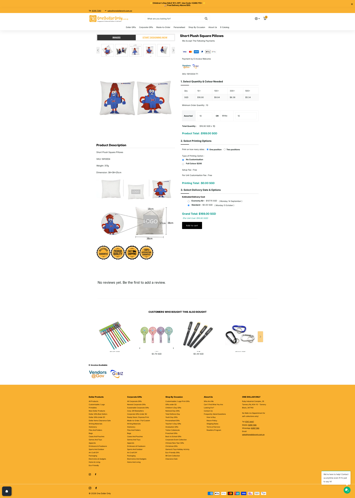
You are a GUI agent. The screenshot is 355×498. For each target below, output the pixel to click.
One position (215, 149)
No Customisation (194, 159)
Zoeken (206, 18)
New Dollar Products (97, 411)
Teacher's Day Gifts (173, 424)
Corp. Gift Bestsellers (135, 411)
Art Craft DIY (94, 452)
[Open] (7, 491)
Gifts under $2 (171, 404)
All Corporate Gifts (134, 401)
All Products (93, 401)
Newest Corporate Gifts (136, 404)
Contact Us (208, 411)
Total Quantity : (189, 126)
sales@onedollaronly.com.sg (119, 11)
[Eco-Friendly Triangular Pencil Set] (115, 332)
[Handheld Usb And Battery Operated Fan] (157, 332)
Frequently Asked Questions (215, 414)
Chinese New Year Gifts (174, 443)
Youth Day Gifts (171, 417)
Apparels (92, 443)
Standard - (202, 205)
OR (217, 116)
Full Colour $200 (194, 163)
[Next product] (260, 336)
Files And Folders (95, 430)
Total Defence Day (172, 414)
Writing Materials (95, 424)
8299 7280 (96, 11)
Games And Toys (95, 440)
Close (352, 4)
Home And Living (133, 462)
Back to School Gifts (173, 436)
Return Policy (212, 420)
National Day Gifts (172, 411)
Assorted (188, 116)
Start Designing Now (155, 37)
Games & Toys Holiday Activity (177, 449)
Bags (91, 433)
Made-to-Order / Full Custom (138, 420)
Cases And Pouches (96, 436)
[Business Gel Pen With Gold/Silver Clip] (198, 332)
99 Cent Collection (172, 456)
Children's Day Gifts (173, 408)
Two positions (233, 149)
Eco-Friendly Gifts (172, 452)
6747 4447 (249, 422)
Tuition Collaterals (172, 430)
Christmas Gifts (171, 446)
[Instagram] (90, 474)
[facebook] (95, 474)
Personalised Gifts (172, 420)
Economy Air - (204, 201)
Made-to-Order (163, 27)
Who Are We (209, 401)
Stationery (93, 427)
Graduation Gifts (171, 427)
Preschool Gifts (171, 433)
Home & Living (94, 462)
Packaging (93, 456)
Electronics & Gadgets (97, 459)
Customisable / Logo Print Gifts (177, 401)
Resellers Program (214, 430)
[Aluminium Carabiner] (240, 332)
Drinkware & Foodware (98, 446)
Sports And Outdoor (96, 449)
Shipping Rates (212, 424)
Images (116, 37)
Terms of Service (213, 427)
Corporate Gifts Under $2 (137, 414)
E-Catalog (224, 27)
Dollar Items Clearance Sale (100, 420)
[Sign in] (257, 19)
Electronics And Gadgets (136, 459)
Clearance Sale (171, 459)
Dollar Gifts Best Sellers (98, 414)
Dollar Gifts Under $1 (97, 417)
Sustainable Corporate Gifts (138, 408)
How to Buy (211, 417)
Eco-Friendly (94, 465)
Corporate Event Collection (176, 440)
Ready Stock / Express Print (138, 417)
